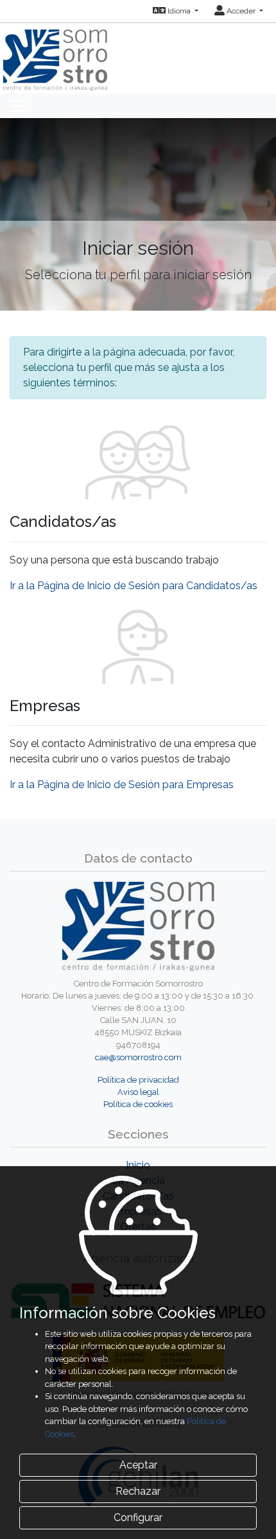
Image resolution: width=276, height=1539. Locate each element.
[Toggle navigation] (17, 106)
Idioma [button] (179, 10)
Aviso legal (138, 1092)
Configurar (138, 1517)
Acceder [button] (241, 10)
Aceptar (138, 1465)
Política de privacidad (138, 1080)
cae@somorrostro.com (138, 1057)
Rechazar (138, 1491)
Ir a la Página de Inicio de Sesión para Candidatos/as (133, 586)
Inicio (138, 1165)
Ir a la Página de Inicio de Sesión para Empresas (122, 784)
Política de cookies (138, 1104)
